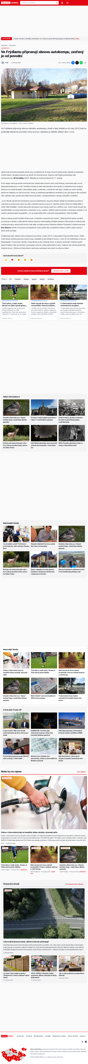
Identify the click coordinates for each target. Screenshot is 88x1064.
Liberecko (12, 45)
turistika (51, 279)
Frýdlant (17, 279)
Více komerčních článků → (75, 884)
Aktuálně (6, 38)
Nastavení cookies (59, 1036)
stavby (42, 279)
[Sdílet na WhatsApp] (81, 62)
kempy (26, 279)
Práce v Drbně (73, 1036)
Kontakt (48, 1036)
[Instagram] (86, 1042)
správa (34, 279)
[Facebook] (82, 1042)
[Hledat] (57, 3)
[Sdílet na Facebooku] (73, 62)
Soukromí (20, 1036)
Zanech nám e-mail (60, 271)
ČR (10, 279)
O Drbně (29, 1036)
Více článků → (82, 772)
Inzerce (83, 1036)
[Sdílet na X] (77, 62)
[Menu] (67, 2)
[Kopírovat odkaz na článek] (85, 62)
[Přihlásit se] (62, 3)
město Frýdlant (28, 123)
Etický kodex (38, 1036)
